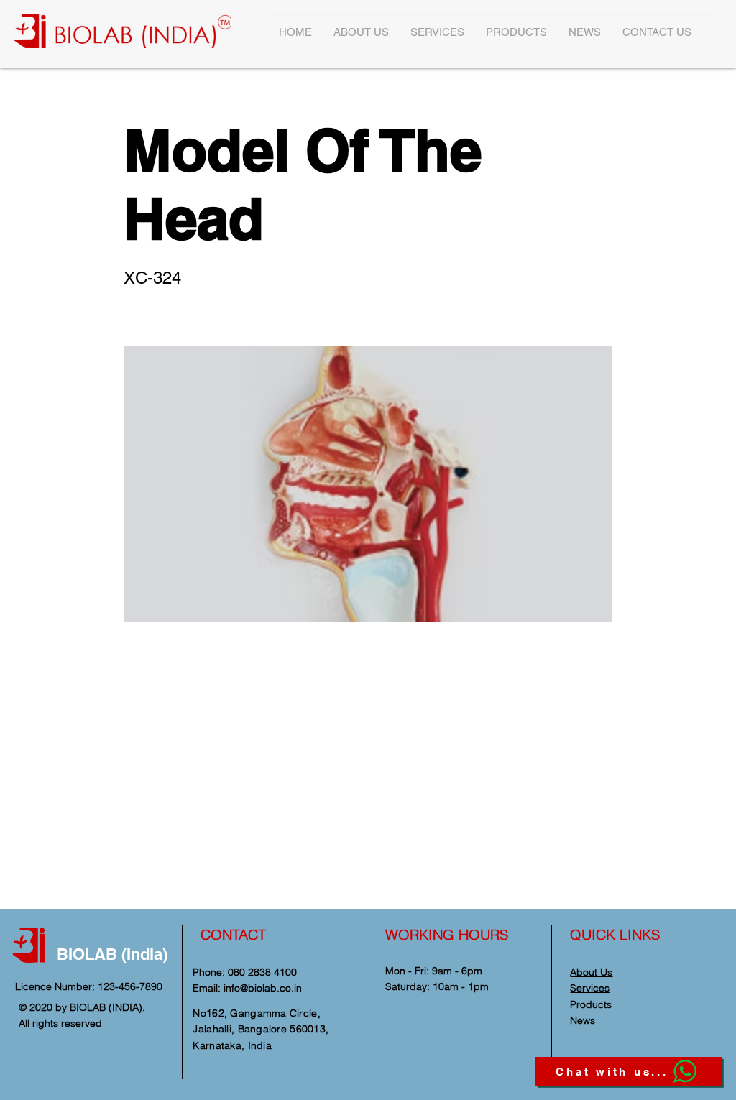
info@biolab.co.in (263, 987)
